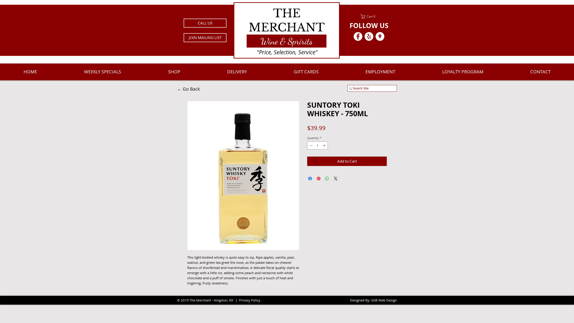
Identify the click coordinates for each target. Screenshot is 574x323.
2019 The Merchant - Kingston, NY (207, 300)
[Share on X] (335, 178)
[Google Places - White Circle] (380, 36)
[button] (205, 37)
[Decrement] (310, 145)
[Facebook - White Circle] (358, 36)
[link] (369, 16)
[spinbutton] (317, 145)
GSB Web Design (384, 300)
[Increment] (324, 145)
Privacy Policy (249, 300)
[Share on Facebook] (310, 178)
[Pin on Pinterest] (318, 178)
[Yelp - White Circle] (369, 36)
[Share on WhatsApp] (327, 178)
